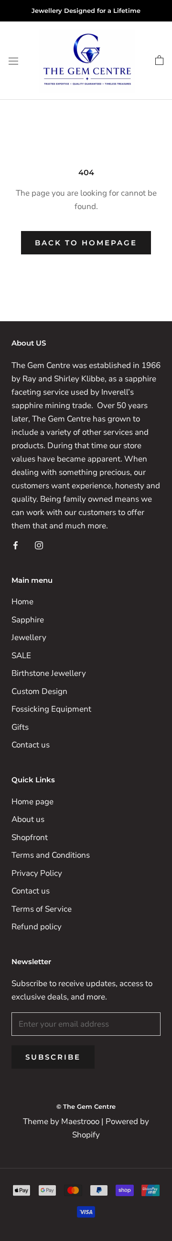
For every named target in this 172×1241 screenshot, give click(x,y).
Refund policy (36, 926)
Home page (32, 801)
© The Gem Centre (86, 1106)
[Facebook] (15, 544)
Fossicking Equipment (51, 709)
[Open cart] (159, 60)
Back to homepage (86, 242)
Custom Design (39, 691)
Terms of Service (41, 909)
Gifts (20, 727)
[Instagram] (39, 544)
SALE (21, 655)
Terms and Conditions (50, 855)
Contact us (30, 744)
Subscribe (53, 1057)
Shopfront (29, 837)
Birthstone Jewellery (48, 673)
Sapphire (27, 619)
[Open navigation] (13, 61)
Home (22, 601)
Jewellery (28, 637)
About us (27, 819)
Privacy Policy (36, 873)
